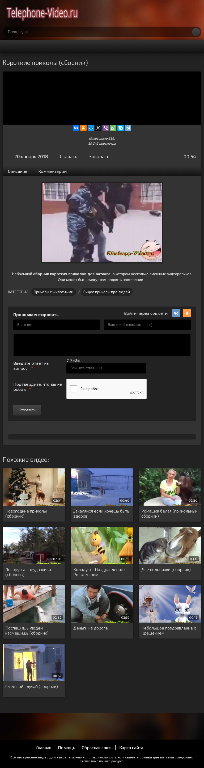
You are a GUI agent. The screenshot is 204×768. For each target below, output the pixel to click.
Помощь (66, 747)
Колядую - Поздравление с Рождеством (99, 572)
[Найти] (196, 32)
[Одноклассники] (83, 128)
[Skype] (120, 128)
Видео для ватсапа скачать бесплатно (42, 13)
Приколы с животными (53, 291)
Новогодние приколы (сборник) (26, 513)
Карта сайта (131, 747)
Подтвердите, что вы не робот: (37, 386)
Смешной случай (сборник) (31, 686)
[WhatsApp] (113, 128)
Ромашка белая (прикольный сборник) (169, 513)
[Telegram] (128, 128)
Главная (43, 747)
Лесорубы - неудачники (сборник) (28, 572)
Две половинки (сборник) (166, 569)
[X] (98, 128)
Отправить (27, 410)
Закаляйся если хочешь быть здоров (101, 513)
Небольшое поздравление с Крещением (168, 630)
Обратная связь (97, 747)
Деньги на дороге (90, 627)
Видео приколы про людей (106, 291)
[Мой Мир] (91, 128)
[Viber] (106, 128)
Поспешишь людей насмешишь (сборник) (27, 630)
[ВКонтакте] (76, 128)
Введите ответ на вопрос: (31, 365)
